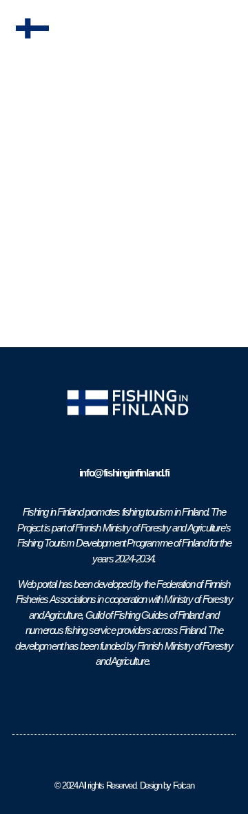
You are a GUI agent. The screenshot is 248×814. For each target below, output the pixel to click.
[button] (228, 29)
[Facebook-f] (112, 701)
